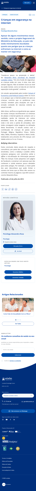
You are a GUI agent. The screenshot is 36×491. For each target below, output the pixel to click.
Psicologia (6, 239)
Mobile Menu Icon (34, 2)
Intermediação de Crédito (8, 470)
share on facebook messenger (16, 189)
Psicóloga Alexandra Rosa (9, 31)
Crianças (4, 14)
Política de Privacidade (7, 461)
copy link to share (9, 189)
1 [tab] (15, 319)
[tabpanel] (18, 307)
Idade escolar (14, 14)
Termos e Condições (7, 458)
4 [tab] (20, 319)
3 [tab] (18, 319)
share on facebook (2, 189)
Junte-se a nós (5, 386)
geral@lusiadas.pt (29, 401)
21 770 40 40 (7, 401)
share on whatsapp (12, 189)
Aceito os (12, 361)
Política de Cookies (6, 464)
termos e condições (15, 361)
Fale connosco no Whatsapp (19, 411)
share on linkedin (6, 189)
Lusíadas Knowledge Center (8, 383)
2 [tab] (17, 319)
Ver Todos (18, 323)
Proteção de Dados (6, 467)
